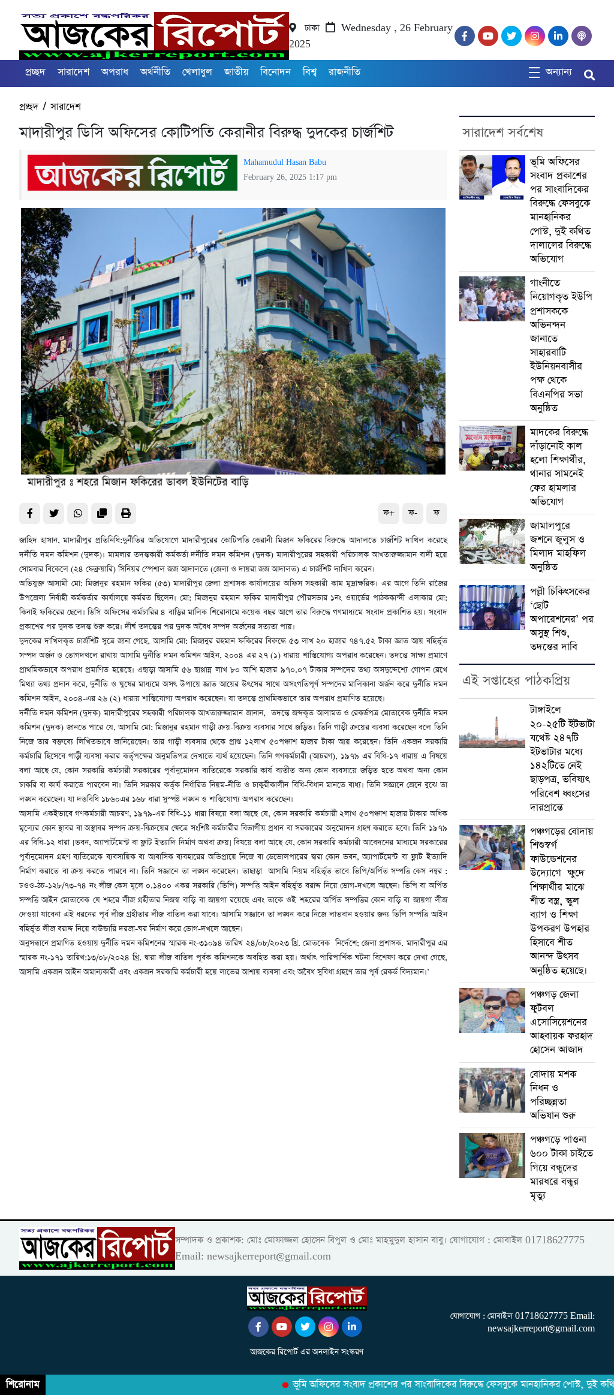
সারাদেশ (73, 72)
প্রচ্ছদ (35, 72)
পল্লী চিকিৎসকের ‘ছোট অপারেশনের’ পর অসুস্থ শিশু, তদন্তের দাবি (562, 620)
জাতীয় (236, 72)
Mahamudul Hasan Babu (284, 162)
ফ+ (389, 513)
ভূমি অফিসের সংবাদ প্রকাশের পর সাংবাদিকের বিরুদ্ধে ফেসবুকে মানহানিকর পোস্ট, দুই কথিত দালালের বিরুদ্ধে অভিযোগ (560, 210)
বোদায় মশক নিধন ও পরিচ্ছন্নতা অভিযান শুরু (553, 1095)
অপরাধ (114, 72)
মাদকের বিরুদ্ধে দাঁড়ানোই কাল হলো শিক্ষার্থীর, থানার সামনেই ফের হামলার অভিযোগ (559, 467)
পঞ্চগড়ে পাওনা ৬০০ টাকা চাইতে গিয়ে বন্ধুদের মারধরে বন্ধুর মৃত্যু (561, 1168)
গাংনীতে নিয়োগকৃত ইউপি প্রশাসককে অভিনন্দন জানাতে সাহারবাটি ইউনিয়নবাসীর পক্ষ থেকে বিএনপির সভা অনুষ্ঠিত (561, 345)
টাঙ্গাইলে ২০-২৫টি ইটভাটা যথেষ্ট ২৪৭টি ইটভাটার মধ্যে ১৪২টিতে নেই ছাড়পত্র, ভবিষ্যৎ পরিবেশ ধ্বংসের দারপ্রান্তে (562, 758)
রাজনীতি (344, 72)
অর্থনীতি (155, 72)
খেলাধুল (197, 72)
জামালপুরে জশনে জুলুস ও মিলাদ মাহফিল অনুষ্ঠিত (558, 547)
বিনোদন (275, 72)
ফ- (412, 513)
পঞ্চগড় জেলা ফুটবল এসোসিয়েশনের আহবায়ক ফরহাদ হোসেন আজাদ (561, 1022)
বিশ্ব (310, 72)
